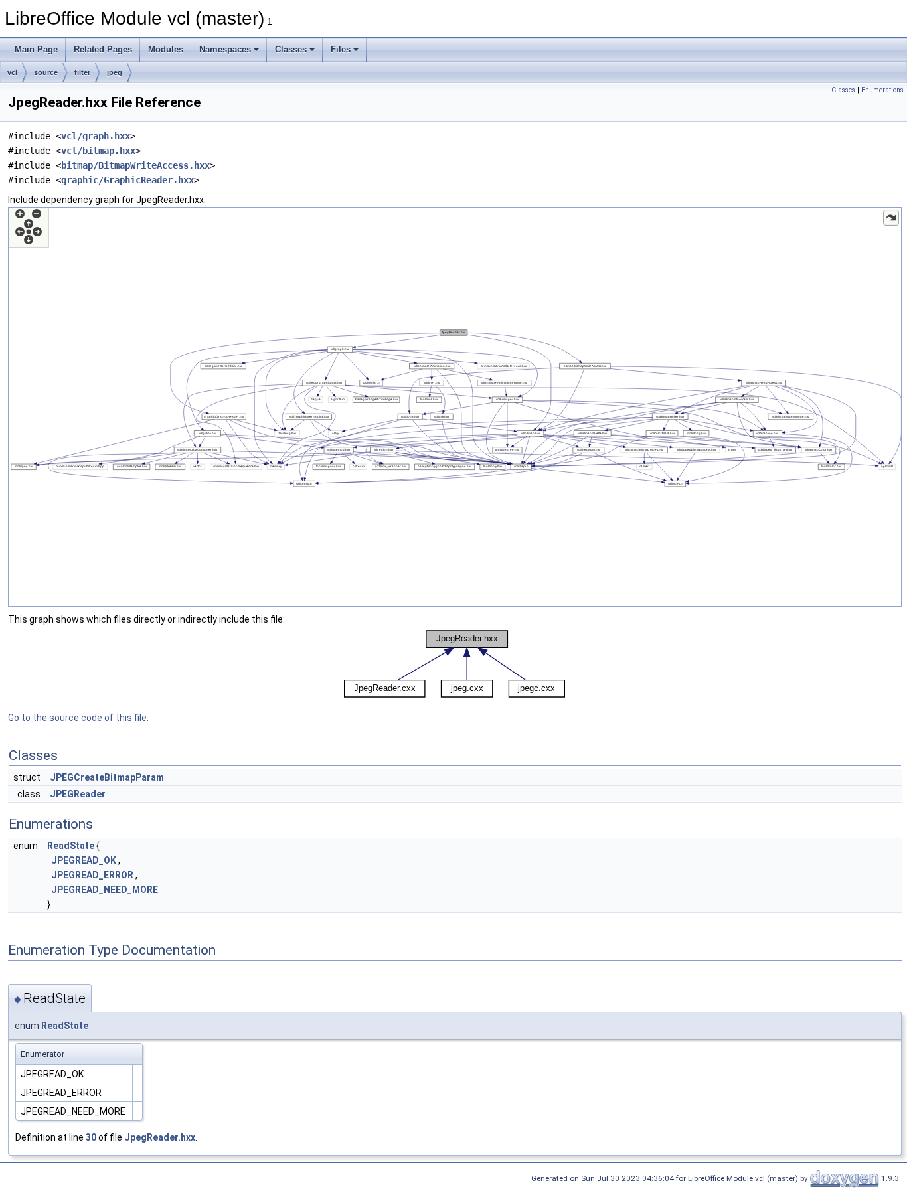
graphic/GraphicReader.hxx (127, 180)
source (46, 72)
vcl (12, 72)
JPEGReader (78, 794)
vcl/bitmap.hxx (98, 150)
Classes (291, 49)
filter (82, 72)
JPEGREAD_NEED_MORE (104, 889)
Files (341, 49)
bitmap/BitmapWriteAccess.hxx (135, 165)
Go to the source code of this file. (78, 717)
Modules (165, 49)
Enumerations (882, 90)
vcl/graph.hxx (95, 136)
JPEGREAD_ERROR (92, 875)
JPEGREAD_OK (83, 860)
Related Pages (103, 49)
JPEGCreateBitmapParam (107, 777)
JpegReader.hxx (159, 1137)
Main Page (36, 49)
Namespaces (225, 49)
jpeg (114, 72)
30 (91, 1137)
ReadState (70, 845)
